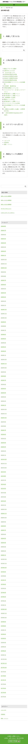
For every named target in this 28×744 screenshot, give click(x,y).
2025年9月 (3, 272)
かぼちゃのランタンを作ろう (7, 212)
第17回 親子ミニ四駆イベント (12, 95)
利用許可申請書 (13, 741)
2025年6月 (3, 284)
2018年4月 (3, 642)
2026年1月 (3, 255)
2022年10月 (4, 417)
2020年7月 (3, 530)
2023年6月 (3, 384)
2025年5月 (3, 288)
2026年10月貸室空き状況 (11, 76)
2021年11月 (4, 463)
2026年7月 (3, 230)
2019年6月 (3, 584)
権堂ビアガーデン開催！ (10, 68)
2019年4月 (3, 592)
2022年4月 (3, 442)
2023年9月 (3, 372)
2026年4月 (3, 243)
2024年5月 (3, 338)
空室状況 (6, 142)
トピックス (7, 140)
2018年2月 (3, 650)
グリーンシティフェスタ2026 (12, 103)
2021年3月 (3, 496)
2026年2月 (3, 251)
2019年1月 (3, 605)
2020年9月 (3, 521)
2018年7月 (3, 630)
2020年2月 (3, 551)
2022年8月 (3, 426)
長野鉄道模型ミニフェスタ (11, 88)
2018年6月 (3, 634)
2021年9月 (3, 471)
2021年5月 (3, 488)
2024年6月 (3, 334)
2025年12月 (4, 259)
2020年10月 (4, 517)
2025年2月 (3, 301)
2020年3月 (3, 546)
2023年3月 (3, 397)
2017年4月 (3, 692)
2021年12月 (4, 459)
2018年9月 (3, 621)
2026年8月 (3, 226)
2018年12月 (4, 609)
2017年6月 (3, 684)
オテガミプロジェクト (6, 208)
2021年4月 (3, 492)
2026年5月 (3, 238)
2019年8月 (3, 576)
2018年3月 (3, 646)
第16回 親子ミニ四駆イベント (12, 101)
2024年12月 (4, 309)
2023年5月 (3, 388)
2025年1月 (3, 305)
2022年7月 (3, 430)
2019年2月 (3, 600)
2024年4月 (3, 342)
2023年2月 (3, 401)
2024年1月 (3, 355)
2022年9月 (3, 421)
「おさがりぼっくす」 (10, 72)
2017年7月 (3, 680)
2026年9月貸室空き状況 (10, 80)
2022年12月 (4, 409)
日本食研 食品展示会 (10, 86)
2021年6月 (3, 484)
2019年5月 (3, 588)
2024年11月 (4, 313)
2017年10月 (4, 667)
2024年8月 (3, 326)
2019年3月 (3, 596)
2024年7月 (3, 330)
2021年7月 (3, 480)
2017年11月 (4, 663)
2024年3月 (3, 347)
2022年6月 (3, 434)
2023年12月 (4, 359)
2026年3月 (3, 247)
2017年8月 (3, 675)
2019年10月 (4, 567)
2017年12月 (4, 659)
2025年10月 (4, 267)
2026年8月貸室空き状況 (10, 74)
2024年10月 (4, 317)
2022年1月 (3, 455)
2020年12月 (4, 509)
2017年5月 (3, 688)
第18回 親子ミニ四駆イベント (12, 93)
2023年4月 (3, 392)
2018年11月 (4, 613)
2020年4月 (3, 542)
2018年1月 (3, 655)
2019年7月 (3, 580)
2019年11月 (4, 563)
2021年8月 (3, 476)
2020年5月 (3, 538)
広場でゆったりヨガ (9, 70)
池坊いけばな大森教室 (6, 196)
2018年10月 (4, 617)
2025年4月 (3, 292)
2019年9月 (3, 571)
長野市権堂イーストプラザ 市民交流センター (14, 1)
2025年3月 (3, 297)
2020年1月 (3, 555)
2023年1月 (3, 405)
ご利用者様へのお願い (10, 97)
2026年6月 (3, 234)
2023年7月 (3, 380)
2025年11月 (4, 263)
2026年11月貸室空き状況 (11, 78)
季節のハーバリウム (9, 99)
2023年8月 (3, 376)
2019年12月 (4, 559)
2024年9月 (3, 322)
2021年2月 (3, 501)
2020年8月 (3, 526)
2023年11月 (4, 363)
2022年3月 (3, 446)
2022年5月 (3, 438)
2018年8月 (3, 626)
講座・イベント (8, 144)
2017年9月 (3, 671)
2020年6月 (3, 534)
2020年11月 (4, 513)
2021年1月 (3, 505)
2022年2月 (3, 451)
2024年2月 (3, 351)
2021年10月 (4, 467)
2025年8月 (3, 276)
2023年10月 (4, 367)
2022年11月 (4, 413)
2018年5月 (3, 638)
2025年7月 (3, 280)
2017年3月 (3, 696)
